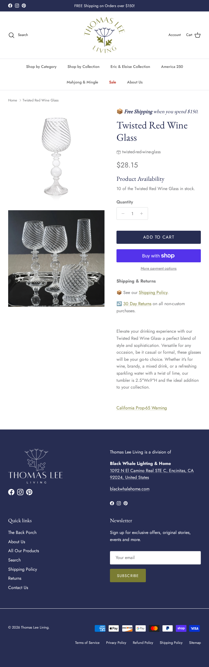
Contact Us (18, 587)
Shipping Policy (153, 292)
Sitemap (195, 642)
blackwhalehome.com (129, 489)
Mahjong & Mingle (82, 82)
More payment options (159, 268)
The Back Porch (22, 532)
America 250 (172, 66)
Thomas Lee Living (34, 627)
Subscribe (128, 575)
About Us (135, 82)
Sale (112, 82)
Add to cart (158, 237)
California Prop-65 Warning (141, 408)
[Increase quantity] (143, 214)
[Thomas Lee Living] (104, 35)
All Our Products (23, 551)
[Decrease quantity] (121, 214)
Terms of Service (87, 642)
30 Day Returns (137, 304)
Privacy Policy (116, 642)
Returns (14, 578)
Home (12, 100)
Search (14, 560)
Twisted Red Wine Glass (41, 100)
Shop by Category (41, 66)
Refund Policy (143, 642)
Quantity (124, 202)
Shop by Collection (83, 66)
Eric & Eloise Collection (130, 66)
